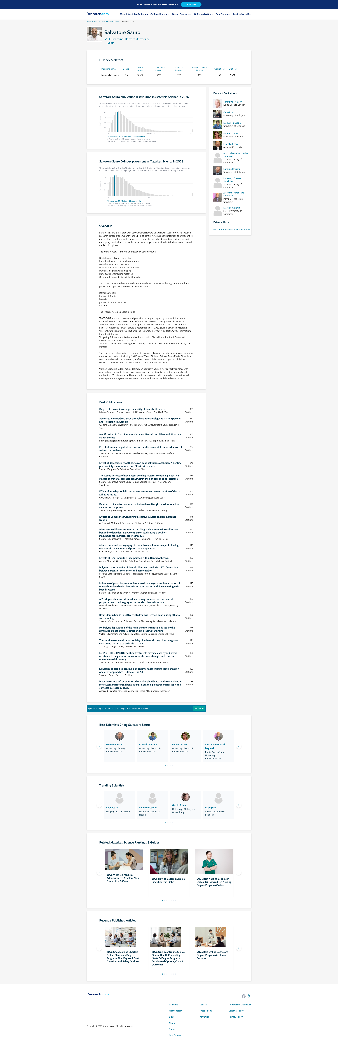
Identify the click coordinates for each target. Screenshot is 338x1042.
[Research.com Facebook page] (244, 996)
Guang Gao (210, 807)
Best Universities (242, 14)
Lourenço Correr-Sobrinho (232, 180)
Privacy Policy (236, 1016)
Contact (203, 1004)
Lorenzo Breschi (231, 168)
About (172, 1029)
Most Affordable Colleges (134, 14)
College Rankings (159, 14)
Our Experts (175, 1035)
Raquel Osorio (230, 133)
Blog (171, 1016)
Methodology (175, 1010)
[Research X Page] (249, 996)
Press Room (206, 1010)
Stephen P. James (148, 807)
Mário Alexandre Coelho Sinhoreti (235, 155)
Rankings (173, 1004)
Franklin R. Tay (230, 144)
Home (89, 22)
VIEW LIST (191, 4)
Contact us (199, 708)
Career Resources (181, 14)
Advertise (204, 1016)
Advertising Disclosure (240, 1004)
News (172, 1023)
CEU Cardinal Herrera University (128, 39)
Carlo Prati (228, 112)
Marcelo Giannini (231, 207)
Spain (111, 42)
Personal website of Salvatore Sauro (231, 229)
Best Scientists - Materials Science (107, 22)
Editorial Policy (236, 1010)
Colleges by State (203, 14)
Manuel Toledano (232, 122)
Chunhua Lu (112, 807)
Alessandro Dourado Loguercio (233, 194)
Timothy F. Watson (232, 101)
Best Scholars (223, 14)
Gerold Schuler (179, 805)
